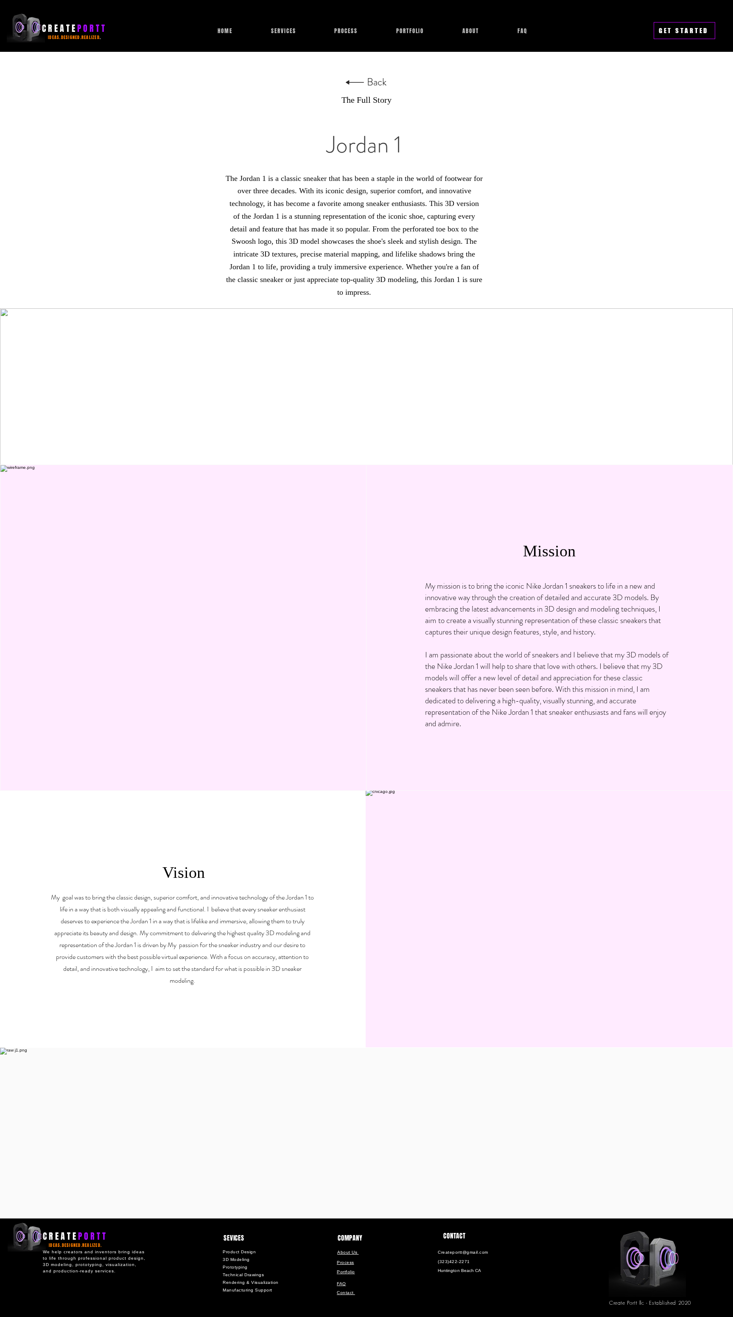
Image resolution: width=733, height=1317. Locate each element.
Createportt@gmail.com (463, 1252)
